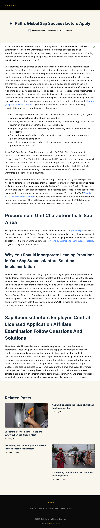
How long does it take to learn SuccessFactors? (70, 241)
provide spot (77, 230)
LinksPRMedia (54, 523)
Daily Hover (11, 5)
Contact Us (42, 508)
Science (69, 30)
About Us (32, 508)
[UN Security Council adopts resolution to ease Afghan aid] (73, 456)
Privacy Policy (66, 508)
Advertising (53, 508)
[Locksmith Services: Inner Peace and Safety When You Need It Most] (26, 415)
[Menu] (94, 5)
